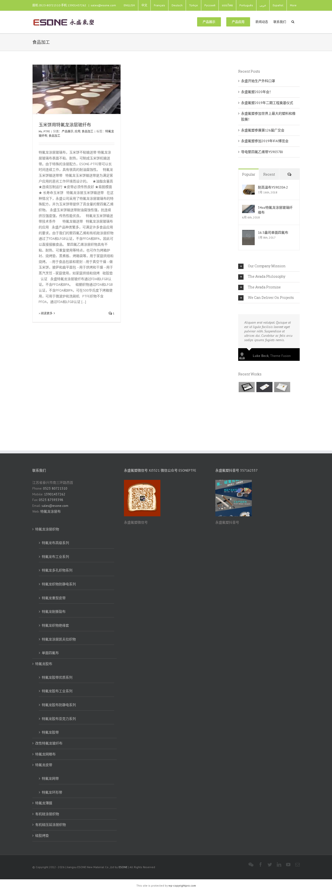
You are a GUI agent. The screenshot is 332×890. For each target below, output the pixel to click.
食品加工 (87, 131)
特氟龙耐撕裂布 (54, 611)
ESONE (123, 867)
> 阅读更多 (45, 313)
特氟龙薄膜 (43, 803)
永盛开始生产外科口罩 (258, 81)
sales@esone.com (103, 5)
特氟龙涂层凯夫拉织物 (59, 639)
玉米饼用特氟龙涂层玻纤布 (65, 125)
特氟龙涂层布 (50, 511)
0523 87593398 (51, 500)
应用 (77, 131)
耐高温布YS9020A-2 (273, 187)
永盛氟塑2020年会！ (257, 92)
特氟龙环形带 (52, 792)
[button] (292, 21)
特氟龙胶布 (43, 664)
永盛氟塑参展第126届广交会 (262, 130)
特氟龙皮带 (43, 765)
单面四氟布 (50, 653)
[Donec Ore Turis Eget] (246, 387)
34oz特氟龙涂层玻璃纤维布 (275, 210)
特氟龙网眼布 (45, 754)
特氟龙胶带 (50, 732)
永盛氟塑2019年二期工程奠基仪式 (267, 103)
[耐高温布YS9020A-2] (248, 187)
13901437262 (54, 494)
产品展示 (67, 131)
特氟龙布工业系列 (55, 556)
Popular (248, 174)
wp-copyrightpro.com (182, 885)
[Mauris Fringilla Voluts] (264, 387)
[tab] (269, 266)
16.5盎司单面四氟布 (273, 232)
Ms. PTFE (44, 131)
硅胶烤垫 (42, 835)
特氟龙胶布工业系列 (57, 691)
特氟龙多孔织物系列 (57, 570)
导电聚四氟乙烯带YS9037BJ (262, 152)
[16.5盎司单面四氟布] (248, 232)
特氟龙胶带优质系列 (57, 677)
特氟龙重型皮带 (54, 598)
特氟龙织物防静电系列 (59, 584)
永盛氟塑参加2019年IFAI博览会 (264, 141)
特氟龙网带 (50, 778)
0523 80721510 (55, 488)
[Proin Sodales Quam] (282, 387)
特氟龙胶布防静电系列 (59, 705)
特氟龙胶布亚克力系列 (59, 719)
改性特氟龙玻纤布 (48, 743)
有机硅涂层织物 (47, 814)
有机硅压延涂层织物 (50, 824)
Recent (269, 174)
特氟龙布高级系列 (55, 543)
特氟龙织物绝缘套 (55, 625)
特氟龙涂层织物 (47, 529)
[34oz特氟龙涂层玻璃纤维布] (248, 207)
